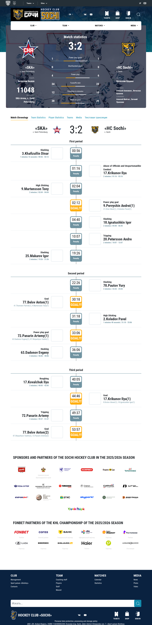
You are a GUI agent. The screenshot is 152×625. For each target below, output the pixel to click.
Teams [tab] (70, 117)
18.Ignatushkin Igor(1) (126, 402)
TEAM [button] (64, 25)
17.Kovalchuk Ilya (36, 382)
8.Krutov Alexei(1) (110, 402)
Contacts (14, 586)
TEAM (59, 575)
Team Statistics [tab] (38, 117)
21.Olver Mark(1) (109, 209)
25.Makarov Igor (37, 256)
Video (136, 586)
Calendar (98, 580)
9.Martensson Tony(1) (40, 306)
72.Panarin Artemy (35, 415)
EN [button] (70, 14)
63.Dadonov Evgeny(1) (20, 339)
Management (16, 580)
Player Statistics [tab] (56, 117)
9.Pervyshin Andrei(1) (119, 206)
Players (59, 583)
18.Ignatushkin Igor (117, 222)
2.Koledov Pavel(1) (124, 209)
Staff (58, 586)
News (136, 580)
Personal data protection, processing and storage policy (76, 621)
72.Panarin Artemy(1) (33, 336)
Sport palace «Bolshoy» (19, 583)
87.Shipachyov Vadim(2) (22, 436)
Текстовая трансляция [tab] (96, 117)
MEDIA (137, 575)
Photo (136, 583)
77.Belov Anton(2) (36, 432)
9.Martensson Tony (35, 189)
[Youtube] (144, 3)
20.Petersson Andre (117, 239)
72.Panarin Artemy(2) (40, 436)
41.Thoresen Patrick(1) (22, 306)
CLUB (14, 575)
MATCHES (100, 575)
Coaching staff (61, 580)
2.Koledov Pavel (114, 319)
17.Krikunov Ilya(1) (117, 399)
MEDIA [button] (133, 25)
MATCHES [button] (99, 25)
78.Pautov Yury (114, 285)
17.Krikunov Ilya (115, 173)
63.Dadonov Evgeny (35, 352)
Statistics (98, 583)
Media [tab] (79, 117)
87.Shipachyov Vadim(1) (39, 339)
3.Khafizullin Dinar (35, 153)
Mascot (59, 590)
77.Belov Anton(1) (36, 302)
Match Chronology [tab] (19, 117)
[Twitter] (140, 3)
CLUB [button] (32, 25)
